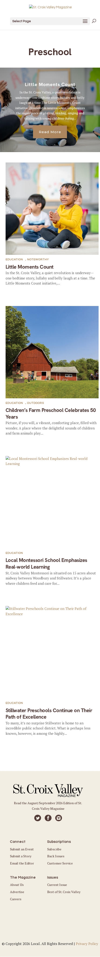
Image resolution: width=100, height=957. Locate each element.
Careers (15, 899)
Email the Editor (22, 863)
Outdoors (35, 403)
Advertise (17, 892)
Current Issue (57, 884)
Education (14, 259)
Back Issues (55, 856)
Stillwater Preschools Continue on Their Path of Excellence (49, 713)
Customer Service (60, 863)
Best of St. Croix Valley (63, 892)
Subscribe (54, 849)
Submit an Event (22, 849)
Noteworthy (38, 259)
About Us (17, 884)
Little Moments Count (50, 84)
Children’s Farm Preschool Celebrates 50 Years (51, 413)
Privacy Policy (87, 943)
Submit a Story (20, 856)
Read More (50, 132)
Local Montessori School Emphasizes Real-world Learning (46, 563)
